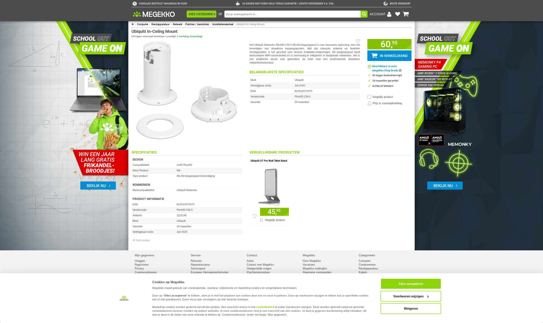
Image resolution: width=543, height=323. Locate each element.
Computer (142, 24)
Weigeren (411, 308)
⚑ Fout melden (141, 240)
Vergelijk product (382, 96)
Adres (250, 260)
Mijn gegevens (144, 255)
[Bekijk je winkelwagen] (405, 14)
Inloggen (140, 260)
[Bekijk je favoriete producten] (397, 14)
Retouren (196, 260)
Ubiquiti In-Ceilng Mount (251, 24)
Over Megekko (312, 260)
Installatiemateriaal (222, 24)
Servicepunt (198, 268)
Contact (252, 255)
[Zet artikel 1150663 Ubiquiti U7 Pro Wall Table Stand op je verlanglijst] (255, 216)
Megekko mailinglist (315, 268)
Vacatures (309, 264)
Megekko (309, 255)
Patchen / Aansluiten (197, 24)
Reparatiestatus (200, 264)
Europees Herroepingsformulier (209, 272)
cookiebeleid (265, 307)
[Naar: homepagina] (133, 24)
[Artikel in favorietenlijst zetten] (358, 41)
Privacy (139, 268)
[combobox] (292, 14)
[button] (201, 14)
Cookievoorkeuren (146, 272)
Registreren (142, 264)
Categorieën (367, 255)
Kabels (363, 272)
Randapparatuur (160, 24)
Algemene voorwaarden (317, 272)
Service (196, 255)
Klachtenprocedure (258, 272)
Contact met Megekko (260, 264)
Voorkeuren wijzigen (408, 296)
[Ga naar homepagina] (159, 14)
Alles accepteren (411, 284)
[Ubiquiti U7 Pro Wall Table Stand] (270, 186)
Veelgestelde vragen (259, 268)
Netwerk (177, 24)
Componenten (367, 264)
